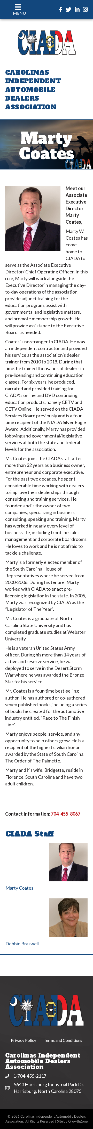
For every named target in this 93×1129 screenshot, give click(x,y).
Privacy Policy (23, 1040)
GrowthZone (78, 1121)
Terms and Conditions (63, 1040)
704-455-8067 (65, 814)
